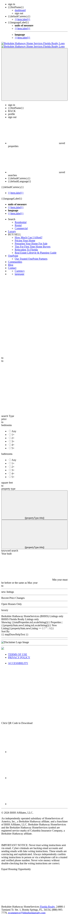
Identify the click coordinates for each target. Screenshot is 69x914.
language (19, 270)
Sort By (5, 628)
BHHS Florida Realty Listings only (20, 616)
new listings (7, 588)
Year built (6, 550)
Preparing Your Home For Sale (31, 240)
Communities (15, 258)
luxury (4, 607)
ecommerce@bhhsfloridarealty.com (26, 909)
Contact (12, 264)
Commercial (21, 225)
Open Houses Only (11, 601)
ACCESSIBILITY (18, 660)
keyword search (9, 547)
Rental (18, 222)
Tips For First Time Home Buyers (32, 243)
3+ (13, 438)
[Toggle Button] (34, 71)
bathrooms (6, 450)
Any (14, 428)
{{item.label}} (22, 19)
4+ (13, 441)
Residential (20, 219)
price (4, 416)
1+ (13, 431)
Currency (20, 267)
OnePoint (13, 252)
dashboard (20, 10)
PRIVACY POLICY (19, 654)
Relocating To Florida (26, 246)
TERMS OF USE (17, 651)
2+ (13, 434)
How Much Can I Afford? (28, 234)
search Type (7, 413)
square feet (7, 479)
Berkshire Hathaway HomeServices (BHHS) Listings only (32, 613)
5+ (13, 445)
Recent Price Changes (13, 594)
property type (8, 485)
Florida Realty (47, 903)
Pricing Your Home (25, 237)
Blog (10, 261)
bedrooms (6, 422)
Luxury (12, 228)
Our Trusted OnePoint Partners (31, 255)
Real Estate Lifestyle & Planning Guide (35, 249)
